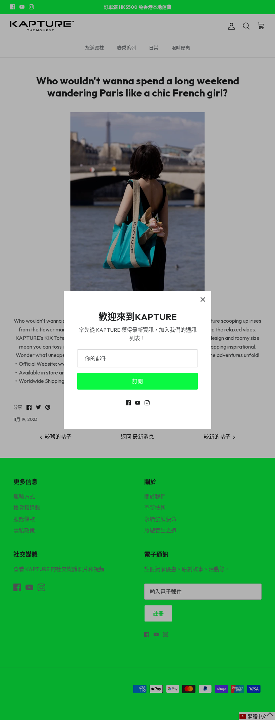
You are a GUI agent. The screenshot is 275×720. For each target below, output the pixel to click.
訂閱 (137, 381)
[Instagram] (147, 402)
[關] (203, 299)
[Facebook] (128, 402)
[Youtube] (137, 402)
